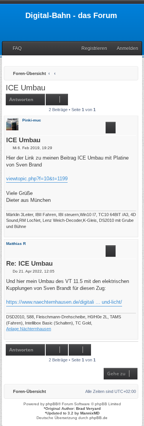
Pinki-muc (31, 120)
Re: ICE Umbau (29, 264)
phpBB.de (98, 418)
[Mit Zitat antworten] (111, 127)
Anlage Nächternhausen (28, 328)
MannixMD (89, 413)
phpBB (52, 404)
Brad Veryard (88, 408)
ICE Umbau (25, 87)
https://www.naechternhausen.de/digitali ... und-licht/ (64, 302)
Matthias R (16, 243)
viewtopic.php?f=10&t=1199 (37, 178)
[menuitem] (14, 48)
